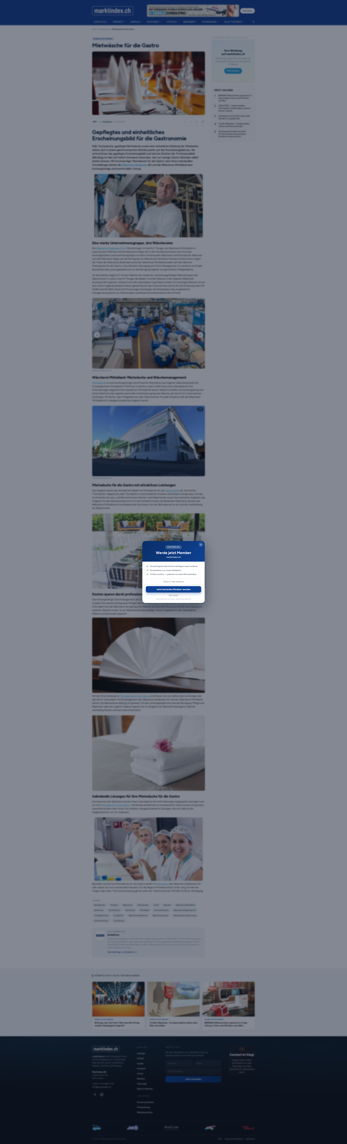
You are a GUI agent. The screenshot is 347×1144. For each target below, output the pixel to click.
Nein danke (173, 595)
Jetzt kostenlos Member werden (173, 589)
